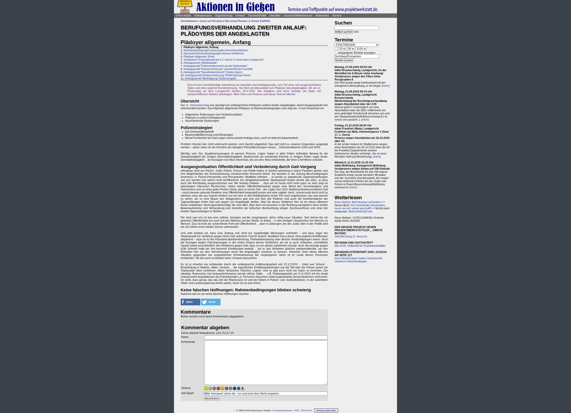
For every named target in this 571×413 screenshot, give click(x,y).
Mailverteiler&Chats (360, 211)
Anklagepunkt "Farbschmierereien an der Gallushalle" (215, 66)
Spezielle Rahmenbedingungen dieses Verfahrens (214, 53)
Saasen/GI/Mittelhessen (298, 15)
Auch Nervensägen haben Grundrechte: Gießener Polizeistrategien (359, 260)
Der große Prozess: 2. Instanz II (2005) (247, 21)
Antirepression (203, 15)
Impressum (286, 410)
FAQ (296, 410)
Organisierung (223, 15)
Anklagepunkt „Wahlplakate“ (200, 62)
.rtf (299, 108)
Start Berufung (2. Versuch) (351, 236)
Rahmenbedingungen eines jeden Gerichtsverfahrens (216, 50)
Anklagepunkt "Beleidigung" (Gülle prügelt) (210, 78)
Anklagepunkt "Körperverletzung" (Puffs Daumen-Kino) (217, 75)
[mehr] (385, 85)
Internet (290, 94)
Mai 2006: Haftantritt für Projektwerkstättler (360, 245)
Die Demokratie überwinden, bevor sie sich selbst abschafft (360, 207)
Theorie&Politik (257, 15)
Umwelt (240, 15)
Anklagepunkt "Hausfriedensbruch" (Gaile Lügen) (212, 72)
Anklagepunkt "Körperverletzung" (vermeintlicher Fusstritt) (217, 69)
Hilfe (356, 31)
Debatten (275, 15)
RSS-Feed (306, 410)
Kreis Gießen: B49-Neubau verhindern (358, 202)
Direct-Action (183, 15)
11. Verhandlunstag (197, 105)
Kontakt (277, 410)
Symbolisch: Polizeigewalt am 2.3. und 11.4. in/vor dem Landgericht (223, 59)
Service (336, 15)
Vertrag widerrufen (326, 410)
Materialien (322, 15)
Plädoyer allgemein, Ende (199, 56)
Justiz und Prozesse (211, 21)
